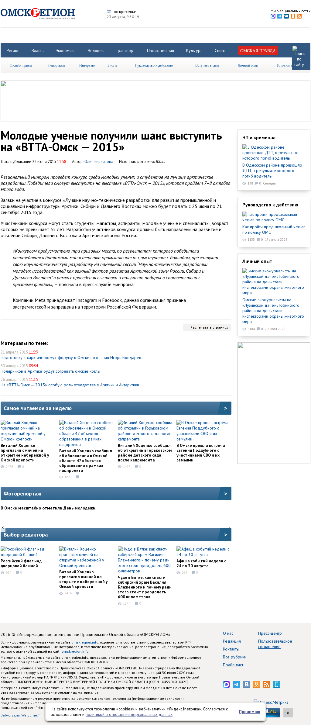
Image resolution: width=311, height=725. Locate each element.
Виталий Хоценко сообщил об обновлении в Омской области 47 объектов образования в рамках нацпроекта (85, 460)
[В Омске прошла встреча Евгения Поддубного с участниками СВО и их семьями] (203, 431)
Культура (194, 50)
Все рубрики (234, 657)
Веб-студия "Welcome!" (20, 715)
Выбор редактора (26, 534)
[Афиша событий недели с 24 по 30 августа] (203, 551)
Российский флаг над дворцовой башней (21, 563)
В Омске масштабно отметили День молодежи (48, 508)
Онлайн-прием (21, 65)
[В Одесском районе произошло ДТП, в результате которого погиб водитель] (274, 152)
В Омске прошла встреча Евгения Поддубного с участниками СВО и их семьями (200, 453)
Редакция (232, 641)
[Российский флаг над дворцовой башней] (28, 551)
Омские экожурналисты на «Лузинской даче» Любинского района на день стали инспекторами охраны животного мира (273, 310)
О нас (228, 633)
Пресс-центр (270, 633)
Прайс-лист (233, 665)
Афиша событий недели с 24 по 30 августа (201, 563)
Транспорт (125, 50)
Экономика (66, 50)
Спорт (220, 50)
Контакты (231, 649)
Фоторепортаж (22, 493)
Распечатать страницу (209, 327)
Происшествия (160, 50)
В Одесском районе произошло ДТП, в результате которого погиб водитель (272, 170)
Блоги (112, 65)
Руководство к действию (154, 65)
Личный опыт (248, 65)
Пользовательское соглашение (275, 643)
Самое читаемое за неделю (38, 408)
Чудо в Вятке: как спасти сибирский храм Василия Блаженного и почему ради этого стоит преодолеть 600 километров (145, 587)
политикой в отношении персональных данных (129, 714)
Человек (96, 50)
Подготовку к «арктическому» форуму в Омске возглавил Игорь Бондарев (71, 357)
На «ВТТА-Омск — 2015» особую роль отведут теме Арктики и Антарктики (70, 385)
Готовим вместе (289, 65)
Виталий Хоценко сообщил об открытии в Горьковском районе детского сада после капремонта (145, 453)
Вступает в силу (207, 65)
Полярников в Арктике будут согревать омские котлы (50, 371)
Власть (37, 50)
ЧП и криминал (258, 137)
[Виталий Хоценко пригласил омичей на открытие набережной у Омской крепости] (28, 431)
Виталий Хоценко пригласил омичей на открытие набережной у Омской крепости (25, 453)
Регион (13, 50)
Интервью (87, 65)
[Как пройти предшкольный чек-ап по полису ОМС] (274, 217)
